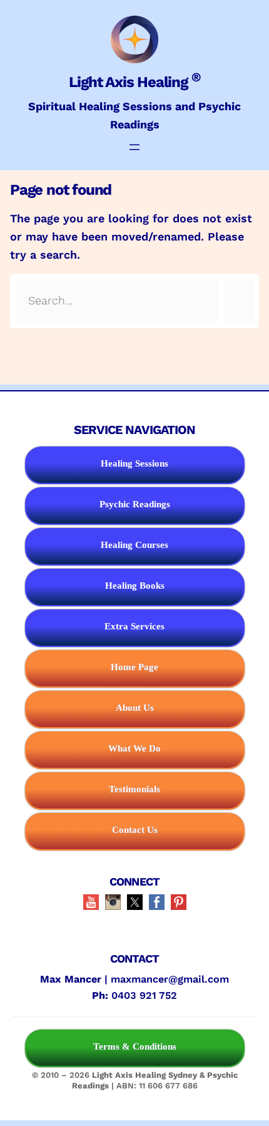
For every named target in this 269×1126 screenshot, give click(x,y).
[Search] (239, 301)
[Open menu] (134, 147)
